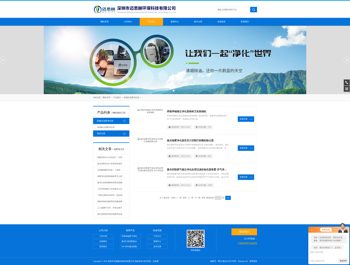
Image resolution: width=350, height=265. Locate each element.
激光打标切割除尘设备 (131, 241)
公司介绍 (103, 236)
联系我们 (245, 22)
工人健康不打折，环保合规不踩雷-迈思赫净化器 (113, 208)
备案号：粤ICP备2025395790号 (223, 261)
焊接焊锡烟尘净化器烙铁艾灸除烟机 (186, 111)
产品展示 (117, 97)
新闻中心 (175, 22)
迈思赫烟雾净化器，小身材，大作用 (112, 170)
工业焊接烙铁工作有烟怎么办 (109, 189)
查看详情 (243, 119)
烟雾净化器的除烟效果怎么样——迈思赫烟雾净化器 (113, 176)
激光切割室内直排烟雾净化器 (109, 214)
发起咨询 (343, 261)
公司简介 (128, 22)
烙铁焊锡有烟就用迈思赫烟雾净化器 (112, 201)
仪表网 (156, 261)
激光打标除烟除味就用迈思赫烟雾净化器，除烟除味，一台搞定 (113, 183)
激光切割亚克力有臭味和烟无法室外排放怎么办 (113, 164)
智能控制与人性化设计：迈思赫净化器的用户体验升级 (113, 157)
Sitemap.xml (243, 261)
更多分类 (101, 133)
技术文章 (198, 22)
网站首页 (104, 22)
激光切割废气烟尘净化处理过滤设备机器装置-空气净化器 (198, 169)
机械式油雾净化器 (131, 97)
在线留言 (221, 22)
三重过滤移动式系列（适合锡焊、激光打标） (113, 195)
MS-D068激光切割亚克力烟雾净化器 (131, 247)
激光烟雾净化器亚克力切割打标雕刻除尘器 (190, 140)
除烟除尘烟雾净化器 (106, 127)
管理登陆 (253, 261)
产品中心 (151, 22)
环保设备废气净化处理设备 (131, 236)
